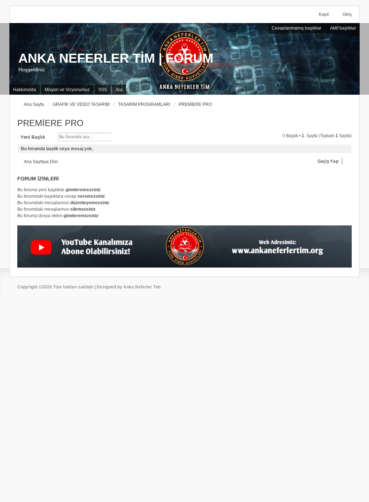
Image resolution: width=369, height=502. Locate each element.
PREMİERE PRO (50, 123)
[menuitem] (24, 90)
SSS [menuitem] (102, 89)
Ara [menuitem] (119, 89)
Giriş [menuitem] (347, 14)
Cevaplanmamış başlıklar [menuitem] (296, 28)
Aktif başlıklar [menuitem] (343, 28)
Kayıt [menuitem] (324, 14)
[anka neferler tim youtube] (184, 246)
